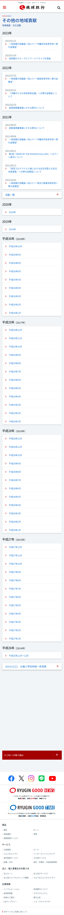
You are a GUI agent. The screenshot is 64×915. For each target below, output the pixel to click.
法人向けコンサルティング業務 (16, 877)
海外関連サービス (11, 858)
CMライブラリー (10, 901)
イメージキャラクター (42, 901)
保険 (35, 834)
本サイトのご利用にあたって (15, 911)
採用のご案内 (9, 897)
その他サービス (39, 858)
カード (36, 849)
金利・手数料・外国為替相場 (45, 862)
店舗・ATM (8, 862)
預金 (5, 830)
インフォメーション (12, 889)
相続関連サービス (11, 838)
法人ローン (8, 873)
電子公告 (37, 897)
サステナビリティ (40, 893)
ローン (36, 830)
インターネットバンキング (44, 853)
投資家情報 (8, 893)
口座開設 (7, 849)
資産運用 (7, 834)
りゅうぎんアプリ (11, 853)
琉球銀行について (40, 889)
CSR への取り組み (15, 755)
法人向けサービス (40, 873)
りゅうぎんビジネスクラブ (44, 877)
